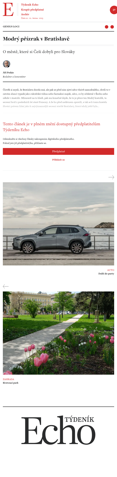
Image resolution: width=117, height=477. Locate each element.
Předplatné (58, 151)
